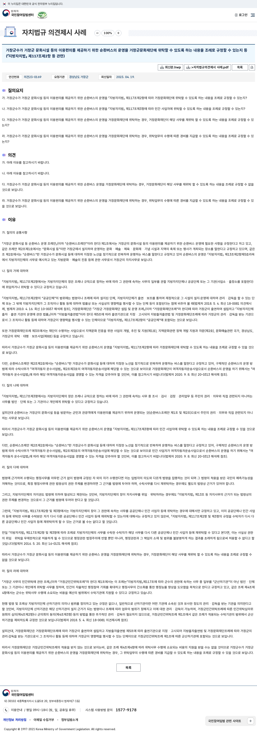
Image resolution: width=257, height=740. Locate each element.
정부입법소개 (69, 720)
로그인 (243, 15)
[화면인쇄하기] (252, 67)
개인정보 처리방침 (15, 720)
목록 (240, 67)
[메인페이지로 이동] (18, 13)
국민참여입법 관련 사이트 (224, 721)
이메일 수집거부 (44, 720)
